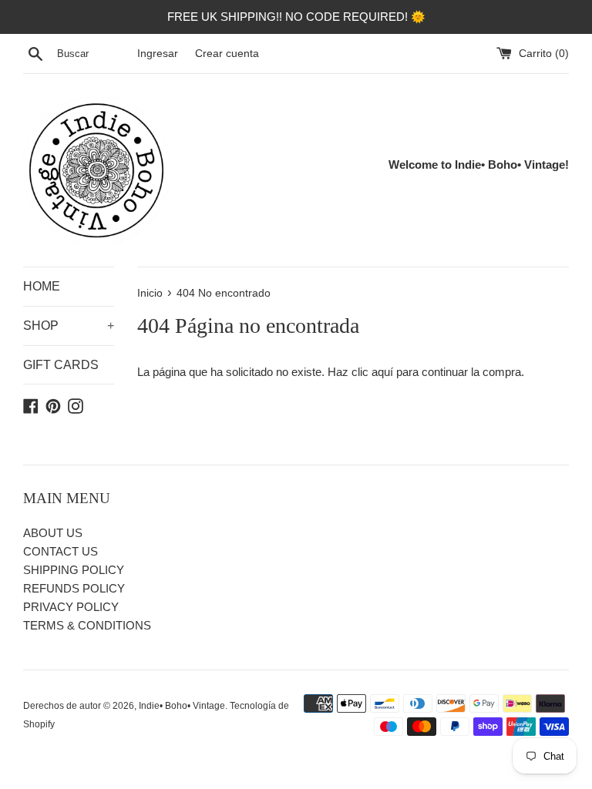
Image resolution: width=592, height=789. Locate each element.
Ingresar (157, 53)
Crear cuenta (227, 53)
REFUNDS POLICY (74, 588)
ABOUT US (52, 532)
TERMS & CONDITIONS (87, 625)
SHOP (68, 325)
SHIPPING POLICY (73, 569)
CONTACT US (60, 551)
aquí (382, 371)
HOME (41, 286)
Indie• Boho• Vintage (182, 705)
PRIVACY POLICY (71, 606)
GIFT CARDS (61, 364)
